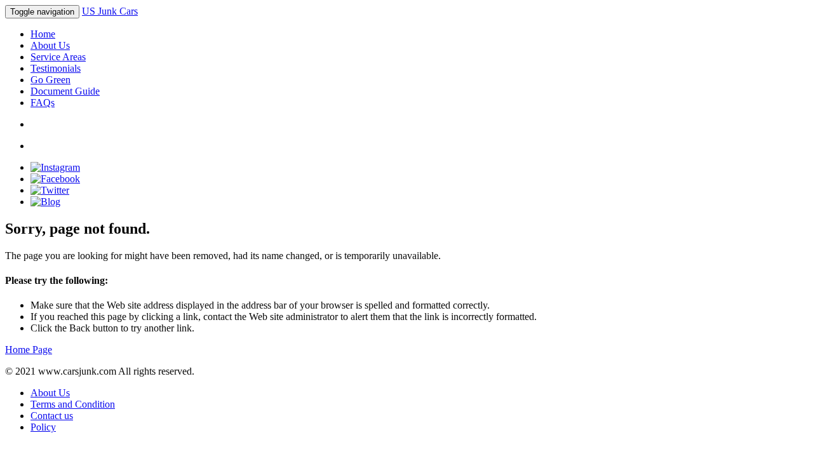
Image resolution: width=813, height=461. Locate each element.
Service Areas (58, 56)
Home (42, 34)
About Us (50, 45)
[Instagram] (55, 167)
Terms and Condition (72, 404)
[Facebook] (55, 178)
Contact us (51, 415)
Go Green (50, 79)
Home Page (28, 349)
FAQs (42, 102)
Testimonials (55, 68)
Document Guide (65, 91)
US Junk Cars (110, 11)
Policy (43, 427)
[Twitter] (49, 190)
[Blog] (45, 201)
